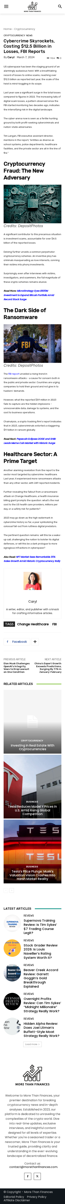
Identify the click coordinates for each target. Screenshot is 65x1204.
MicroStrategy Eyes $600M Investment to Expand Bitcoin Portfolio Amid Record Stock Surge (29, 295)
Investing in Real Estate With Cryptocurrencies (32, 747)
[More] (35, 641)
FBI (54, 624)
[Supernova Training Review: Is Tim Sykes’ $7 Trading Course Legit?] (12, 923)
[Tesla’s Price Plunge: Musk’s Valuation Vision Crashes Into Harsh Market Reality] (32, 851)
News (29, 35)
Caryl (10, 57)
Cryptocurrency (24, 29)
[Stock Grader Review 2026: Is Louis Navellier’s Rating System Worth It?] (12, 948)
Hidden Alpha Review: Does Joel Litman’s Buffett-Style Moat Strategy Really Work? (41, 1029)
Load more (31, 1044)
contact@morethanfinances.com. (33, 1167)
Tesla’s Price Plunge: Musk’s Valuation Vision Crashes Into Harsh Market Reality (32, 875)
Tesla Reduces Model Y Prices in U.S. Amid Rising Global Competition (32, 810)
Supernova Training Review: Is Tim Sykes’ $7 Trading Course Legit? (40, 926)
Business (32, 802)
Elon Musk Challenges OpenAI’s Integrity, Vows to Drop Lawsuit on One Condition (17, 667)
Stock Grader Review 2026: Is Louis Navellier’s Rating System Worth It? (41, 951)
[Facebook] (27, 1176)
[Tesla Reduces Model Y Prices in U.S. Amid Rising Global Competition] (32, 786)
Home (8, 29)
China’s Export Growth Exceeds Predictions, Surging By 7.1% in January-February (47, 667)
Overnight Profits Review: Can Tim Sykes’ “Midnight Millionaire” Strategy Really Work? (42, 1004)
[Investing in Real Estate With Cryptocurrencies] (32, 722)
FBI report (13, 374)
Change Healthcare (33, 624)
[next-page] (11, 890)
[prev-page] (6, 890)
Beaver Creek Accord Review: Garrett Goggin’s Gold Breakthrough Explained (41, 978)
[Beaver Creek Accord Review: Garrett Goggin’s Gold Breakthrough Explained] (12, 972)
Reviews (29, 916)
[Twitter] (37, 1176)
